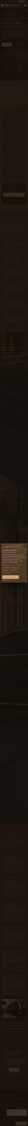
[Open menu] (25, 5)
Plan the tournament (10, 576)
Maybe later (6, 580)
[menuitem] (14, 12)
